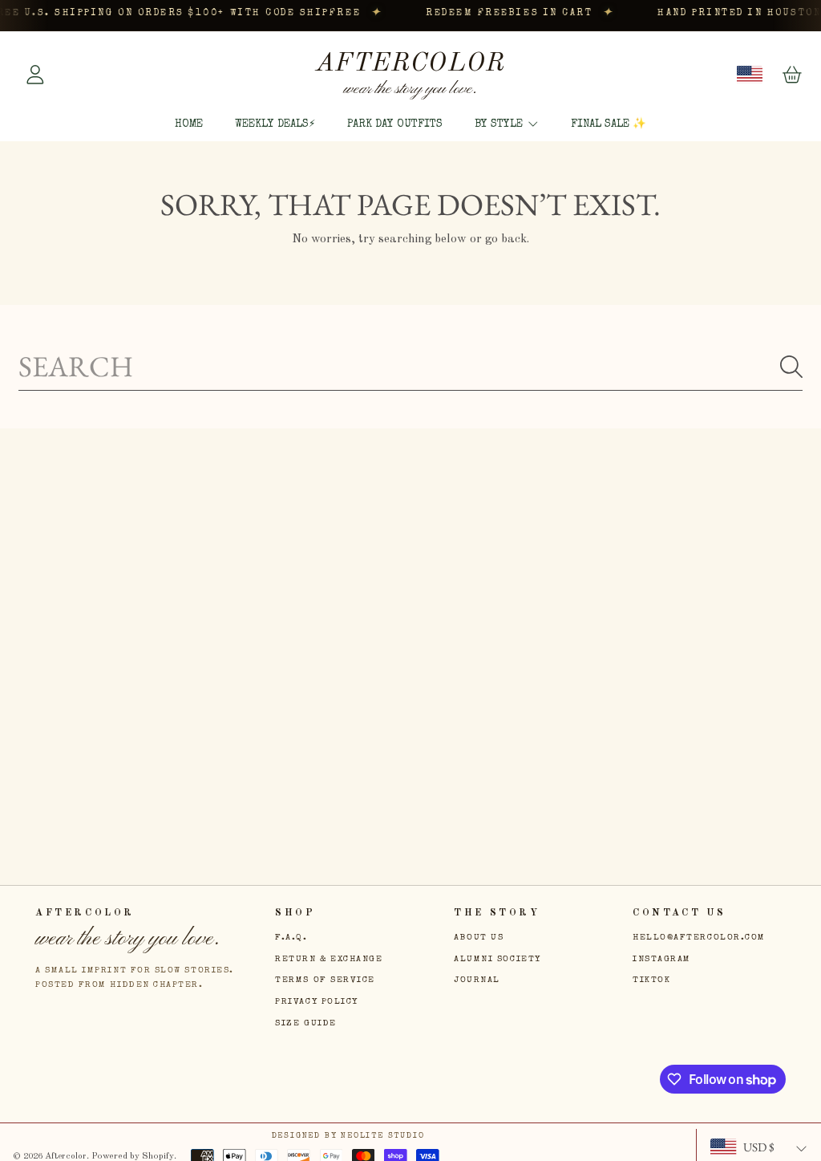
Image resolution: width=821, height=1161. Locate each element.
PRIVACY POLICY (316, 1001)
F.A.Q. (291, 937)
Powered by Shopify (132, 1156)
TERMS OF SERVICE (325, 980)
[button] (792, 74)
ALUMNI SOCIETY (497, 959)
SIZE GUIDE (305, 1023)
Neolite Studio (382, 1136)
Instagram (662, 959)
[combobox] (410, 366)
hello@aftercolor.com (699, 937)
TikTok (651, 980)
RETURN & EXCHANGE (328, 959)
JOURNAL (477, 980)
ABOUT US (479, 937)
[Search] (791, 366)
